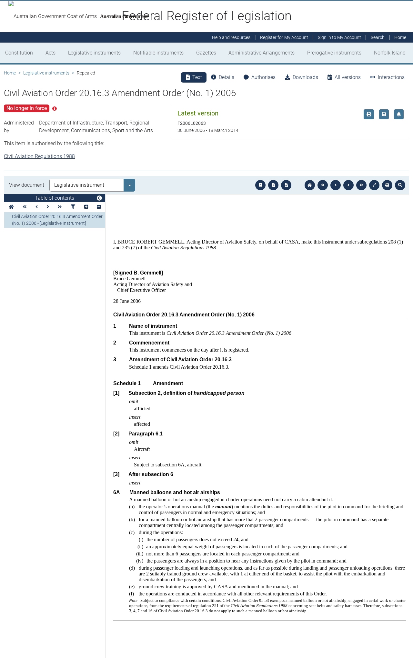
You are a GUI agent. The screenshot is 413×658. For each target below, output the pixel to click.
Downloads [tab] (305, 77)
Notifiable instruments (158, 53)
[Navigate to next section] (348, 185)
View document (26, 185)
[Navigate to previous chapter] (322, 185)
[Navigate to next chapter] (361, 185)
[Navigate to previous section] (335, 185)
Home (10, 72)
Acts (50, 53)
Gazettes (206, 53)
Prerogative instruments (334, 53)
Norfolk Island (390, 53)
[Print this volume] (387, 185)
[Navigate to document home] (310, 185)
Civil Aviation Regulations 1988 (39, 156)
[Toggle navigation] (99, 198)
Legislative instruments (94, 53)
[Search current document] (400, 185)
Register (284, 37)
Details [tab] (226, 77)
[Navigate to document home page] (11, 207)
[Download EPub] (260, 185)
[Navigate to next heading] (48, 207)
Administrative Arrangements (261, 53)
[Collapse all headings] (99, 207)
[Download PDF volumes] (273, 185)
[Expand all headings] (86, 207)
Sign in (339, 37)
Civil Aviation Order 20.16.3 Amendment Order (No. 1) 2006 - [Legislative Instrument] (57, 220)
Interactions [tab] (391, 77)
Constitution (19, 53)
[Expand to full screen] (374, 185)
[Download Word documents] (286, 185)
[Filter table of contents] (73, 207)
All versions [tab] (348, 77)
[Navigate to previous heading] (37, 207)
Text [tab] (197, 77)
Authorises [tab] (263, 77)
